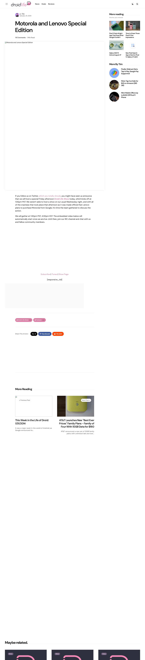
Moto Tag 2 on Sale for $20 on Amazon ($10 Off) (129, 83)
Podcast (40, 320)
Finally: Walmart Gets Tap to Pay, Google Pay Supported (129, 71)
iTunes (54, 274)
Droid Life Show (24, 320)
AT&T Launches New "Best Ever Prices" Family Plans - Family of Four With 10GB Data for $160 (76, 423)
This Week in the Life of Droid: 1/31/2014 (32, 422)
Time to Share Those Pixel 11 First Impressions (133, 35)
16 (20, 37)
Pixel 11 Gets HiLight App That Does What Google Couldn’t (116, 35)
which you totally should (50, 196)
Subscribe (45, 274)
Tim (23, 14)
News (10, 654)
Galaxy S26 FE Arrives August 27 (115, 54)
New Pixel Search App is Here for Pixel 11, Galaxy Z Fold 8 (132, 55)
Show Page (63, 274)
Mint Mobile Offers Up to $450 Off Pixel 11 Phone (129, 95)
